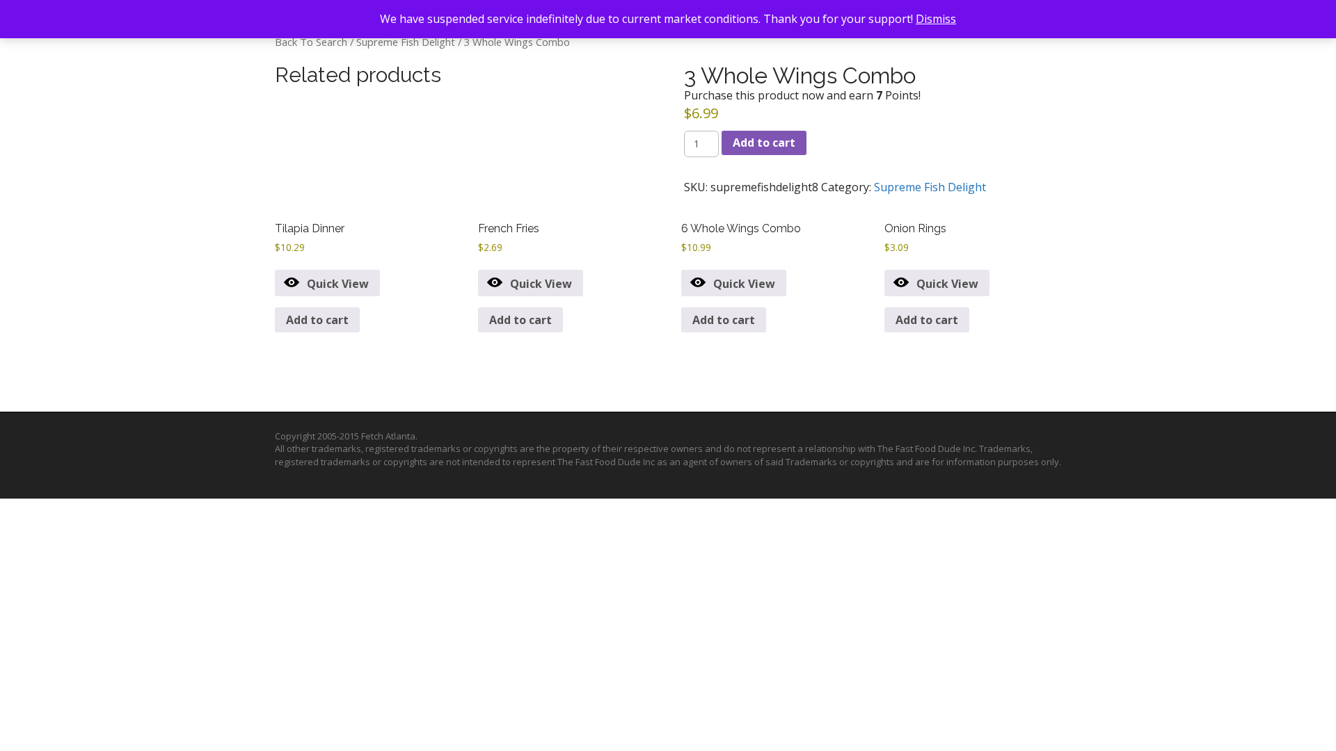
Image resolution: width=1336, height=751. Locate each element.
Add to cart (764, 142)
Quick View (338, 283)
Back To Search (311, 42)
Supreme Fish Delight (405, 42)
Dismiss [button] (936, 18)
